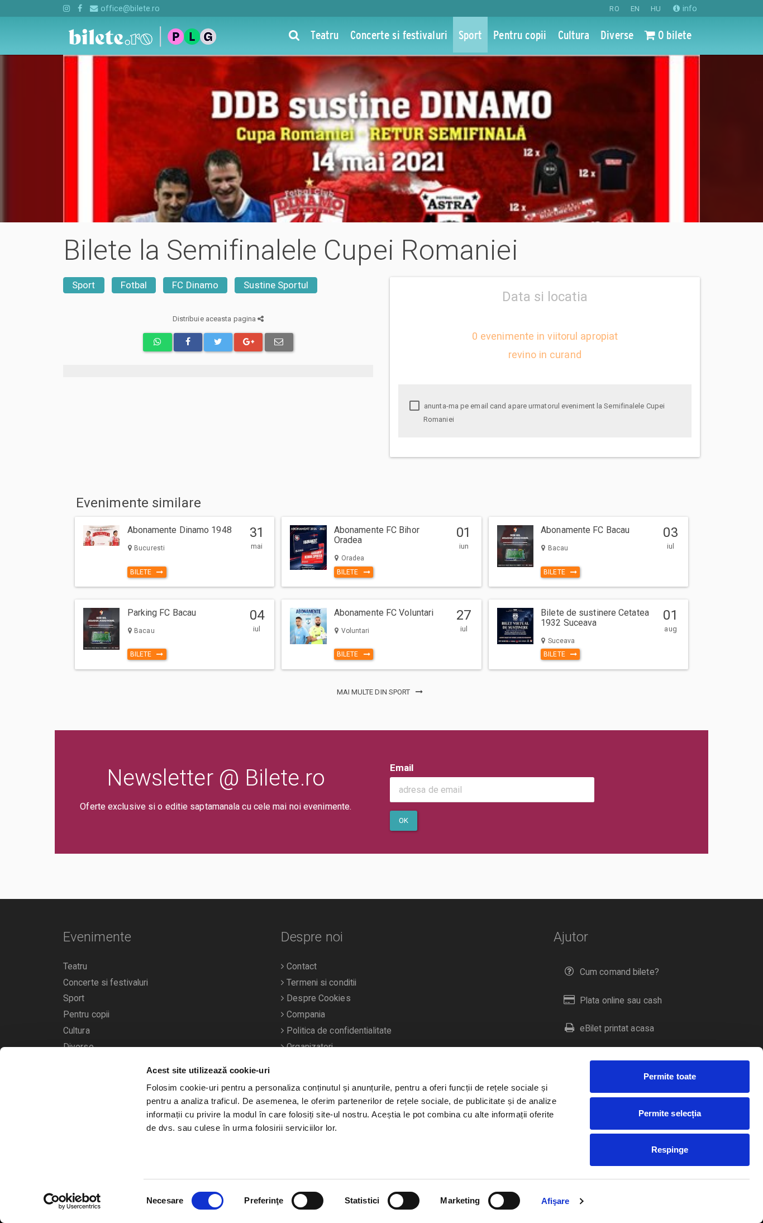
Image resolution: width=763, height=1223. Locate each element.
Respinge (670, 1149)
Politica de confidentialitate (338, 1031)
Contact (300, 967)
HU (656, 8)
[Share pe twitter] (218, 342)
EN (635, 8)
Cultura (76, 1031)
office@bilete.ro (129, 8)
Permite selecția (670, 1113)
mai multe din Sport (374, 692)
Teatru (75, 967)
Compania (304, 1015)
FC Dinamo (195, 285)
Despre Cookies (317, 998)
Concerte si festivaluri (105, 983)
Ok (403, 820)
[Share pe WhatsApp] (157, 342)
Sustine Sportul (276, 285)
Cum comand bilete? (619, 972)
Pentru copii (86, 1015)
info (688, 8)
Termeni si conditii (320, 983)
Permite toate (669, 1076)
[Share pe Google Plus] (248, 342)
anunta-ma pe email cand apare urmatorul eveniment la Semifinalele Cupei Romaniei (543, 412)
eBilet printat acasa (617, 1029)
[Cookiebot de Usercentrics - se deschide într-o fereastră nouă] (72, 1201)
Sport (84, 285)
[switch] (307, 1201)
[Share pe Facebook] (188, 342)
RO (614, 8)
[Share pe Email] (279, 342)
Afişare (555, 1201)
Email (402, 767)
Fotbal (134, 285)
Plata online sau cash (621, 1001)
